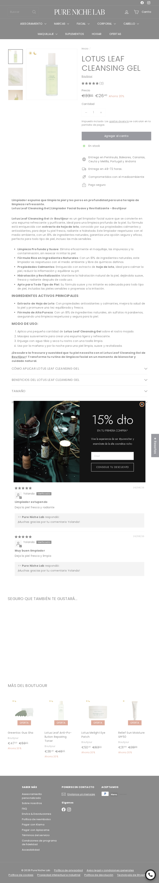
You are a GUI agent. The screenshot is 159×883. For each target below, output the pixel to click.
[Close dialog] (142, 404)
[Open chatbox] (150, 874)
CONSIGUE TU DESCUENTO (112, 467)
